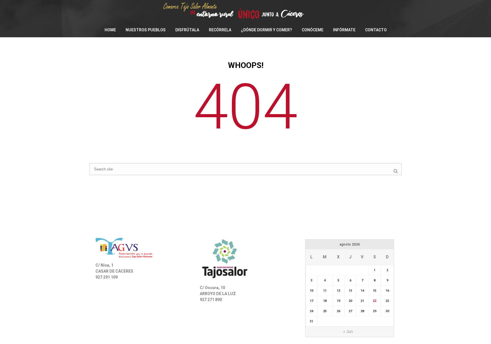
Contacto (376, 30)
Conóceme (312, 30)
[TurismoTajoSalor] (245, 11)
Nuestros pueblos (146, 30)
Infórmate (344, 30)
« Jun (348, 331)
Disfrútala (187, 30)
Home (110, 30)
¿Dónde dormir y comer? (266, 30)
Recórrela (220, 30)
